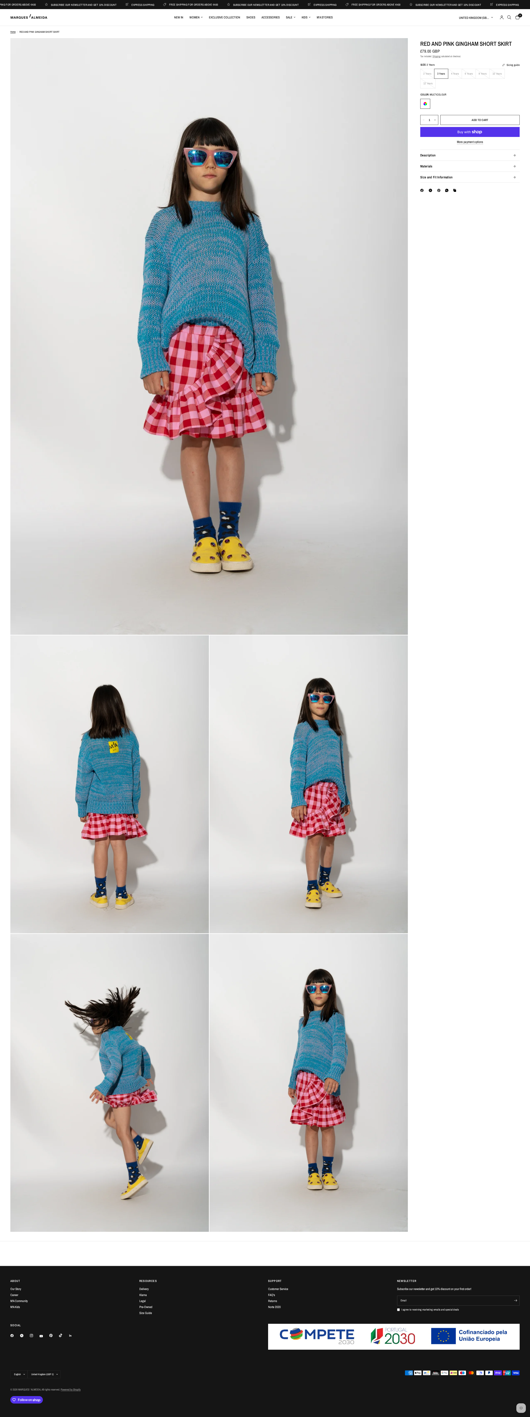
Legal (142, 1301)
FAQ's (271, 1295)
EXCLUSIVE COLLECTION (224, 17)
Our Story (15, 1289)
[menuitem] (178, 17)
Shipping (436, 56)
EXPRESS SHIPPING (81, 4)
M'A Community (19, 1301)
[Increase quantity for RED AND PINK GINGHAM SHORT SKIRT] (435, 120)
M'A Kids (15, 1307)
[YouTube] (44, 1336)
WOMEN (194, 17)
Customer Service (278, 1289)
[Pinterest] (439, 190)
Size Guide (145, 1313)
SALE (289, 17)
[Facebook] (422, 190)
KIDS (304, 17)
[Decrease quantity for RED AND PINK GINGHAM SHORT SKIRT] (423, 120)
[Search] (509, 17)
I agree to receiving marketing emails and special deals (430, 1309)
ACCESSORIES (270, 17)
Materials (426, 166)
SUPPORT (275, 1280)
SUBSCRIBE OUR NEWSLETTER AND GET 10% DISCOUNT (204, 4)
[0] (516, 17)
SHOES (250, 17)
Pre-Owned (145, 1307)
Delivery (144, 1289)
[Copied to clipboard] (455, 190)
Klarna (143, 1295)
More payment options (470, 142)
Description (428, 155)
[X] (431, 190)
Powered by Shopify (71, 1389)
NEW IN (178, 17)
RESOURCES (148, 1280)
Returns (272, 1301)
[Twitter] (24, 1335)
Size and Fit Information (436, 177)
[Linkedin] (73, 1335)
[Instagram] (34, 1335)
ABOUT (15, 1280)
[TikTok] (63, 1335)
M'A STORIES (325, 17)
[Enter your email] (515, 1301)
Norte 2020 (274, 1307)
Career (14, 1295)
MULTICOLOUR (425, 104)
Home (13, 32)
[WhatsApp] (447, 190)
